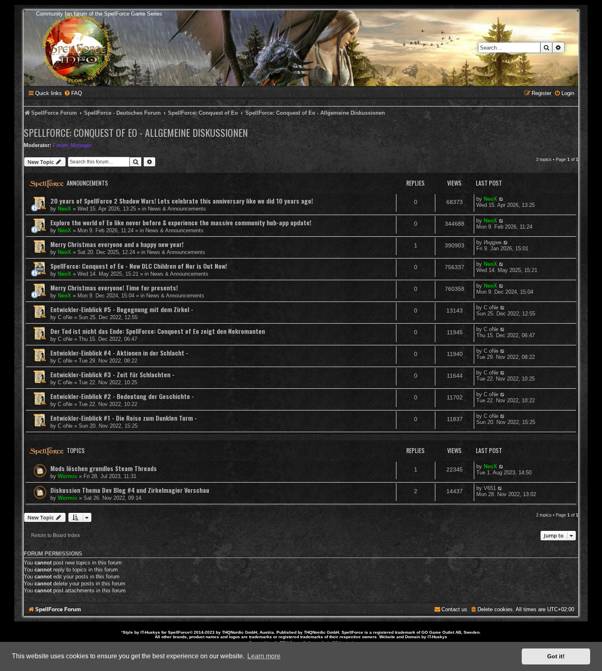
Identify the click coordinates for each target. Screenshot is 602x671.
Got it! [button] (556, 656)
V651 (490, 488)
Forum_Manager (72, 145)
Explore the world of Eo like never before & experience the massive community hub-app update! (180, 222)
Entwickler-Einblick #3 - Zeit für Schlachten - (112, 374)
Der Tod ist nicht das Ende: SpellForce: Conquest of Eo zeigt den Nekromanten (157, 331)
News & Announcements (177, 209)
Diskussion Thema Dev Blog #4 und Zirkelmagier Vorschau (129, 490)
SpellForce (179, 632)
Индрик (493, 242)
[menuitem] (73, 93)
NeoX (64, 209)
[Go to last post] (501, 199)
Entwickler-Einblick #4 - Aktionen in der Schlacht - (119, 353)
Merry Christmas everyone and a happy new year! (116, 244)
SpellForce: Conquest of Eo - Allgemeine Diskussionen (136, 132)
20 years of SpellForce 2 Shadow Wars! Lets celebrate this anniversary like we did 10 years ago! (181, 201)
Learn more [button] (264, 656)
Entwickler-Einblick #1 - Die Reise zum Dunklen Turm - (123, 418)
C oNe (65, 317)
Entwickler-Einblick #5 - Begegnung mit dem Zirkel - (121, 309)
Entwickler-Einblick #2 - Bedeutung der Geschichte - (122, 396)
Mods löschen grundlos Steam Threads (103, 468)
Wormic (67, 476)
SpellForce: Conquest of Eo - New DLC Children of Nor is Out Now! (138, 266)
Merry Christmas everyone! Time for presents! (114, 287)
